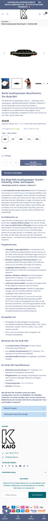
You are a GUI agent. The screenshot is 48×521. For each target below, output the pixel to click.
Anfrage (7, 156)
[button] (44, 14)
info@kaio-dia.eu (11, 457)
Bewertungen (10, 408)
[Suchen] (7, 14)
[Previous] (4, 53)
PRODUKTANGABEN (13, 173)
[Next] (43, 53)
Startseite (4, 22)
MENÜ (44, 518)
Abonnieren (37, 495)
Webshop (31, 518)
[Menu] (2, 14)
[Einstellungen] (39, 14)
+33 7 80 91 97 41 (11, 453)
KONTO (18, 518)
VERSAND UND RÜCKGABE (16, 414)
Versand (21, 124)
